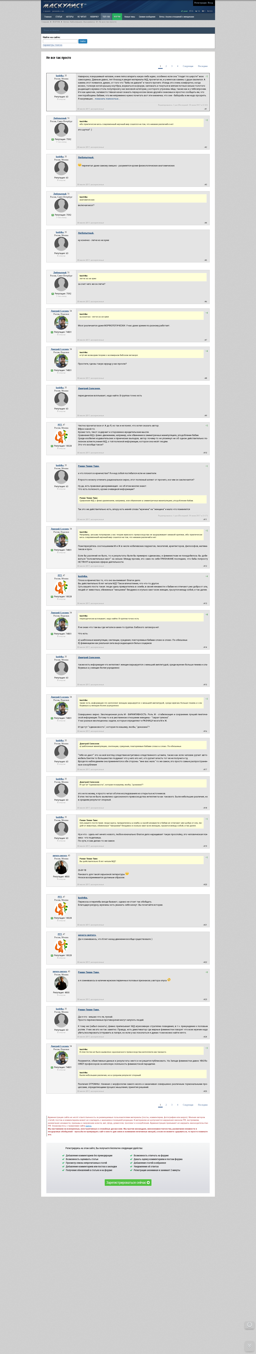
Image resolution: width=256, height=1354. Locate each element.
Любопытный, (86, 157)
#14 (205, 647)
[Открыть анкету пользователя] (61, 93)
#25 (205, 1091)
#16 (205, 731)
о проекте (46, 11)
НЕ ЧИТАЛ (81, 16)
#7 (206, 340)
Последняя (203, 66)
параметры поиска (52, 45)
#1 (206, 109)
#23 (205, 999)
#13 (205, 603)
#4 (206, 223)
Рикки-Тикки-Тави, (88, 466)
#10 (205, 453)
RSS (211, 11)
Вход (210, 2)
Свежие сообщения (147, 16)
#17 (205, 769)
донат (185, 11)
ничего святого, (87, 935)
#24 (205, 1037)
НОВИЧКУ (94, 16)
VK (198, 11)
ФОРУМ (117, 16)
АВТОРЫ (69, 16)
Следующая (188, 66)
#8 (206, 378)
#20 (205, 884)
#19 (205, 846)
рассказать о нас (58, 11)
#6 (206, 301)
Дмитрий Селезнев (60, 311)
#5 (206, 260)
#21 (205, 925)
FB (192, 11)
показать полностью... (108, 98)
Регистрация (200, 2)
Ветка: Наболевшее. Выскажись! (79, 22)
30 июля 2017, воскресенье (90, 109)
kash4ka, (83, 576)
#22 (205, 962)
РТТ (60, 425)
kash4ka (60, 75)
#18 (205, 808)
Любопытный (59, 118)
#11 (205, 519)
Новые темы (129, 16)
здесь (89, 1126)
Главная (45, 22)
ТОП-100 (106, 16)
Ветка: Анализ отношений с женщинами (176, 16)
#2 (206, 147)
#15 (205, 685)
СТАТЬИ (59, 16)
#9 (206, 415)
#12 (205, 566)
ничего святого (60, 855)
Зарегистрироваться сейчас (126, 1182)
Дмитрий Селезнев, (89, 388)
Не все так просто (108, 22)
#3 (206, 185)
